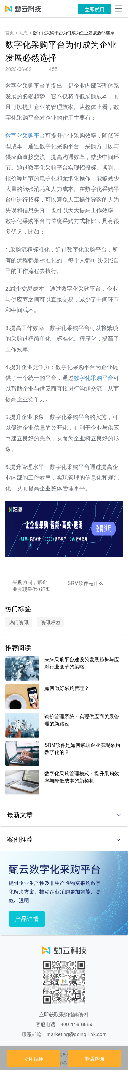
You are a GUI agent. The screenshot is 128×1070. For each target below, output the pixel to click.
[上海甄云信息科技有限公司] (23, 9)
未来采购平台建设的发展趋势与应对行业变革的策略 (81, 663)
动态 (23, 32)
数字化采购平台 (25, 135)
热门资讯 (19, 622)
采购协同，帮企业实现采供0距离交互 (31, 585)
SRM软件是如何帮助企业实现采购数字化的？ (82, 748)
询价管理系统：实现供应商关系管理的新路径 (81, 720)
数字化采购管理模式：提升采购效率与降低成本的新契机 (81, 777)
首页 (9, 32)
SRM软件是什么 (85, 582)
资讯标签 (51, 622)
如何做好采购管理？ (66, 687)
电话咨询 (94, 1058)
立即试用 (95, 9)
